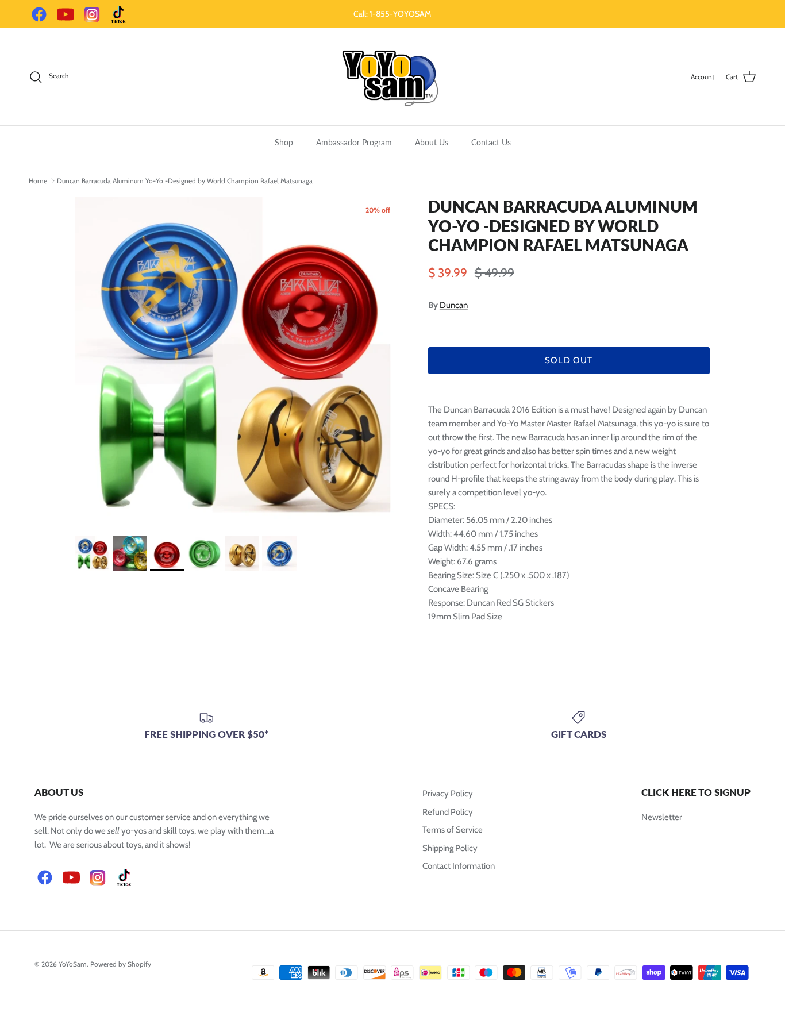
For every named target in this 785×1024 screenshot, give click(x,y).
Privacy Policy (447, 793)
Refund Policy (447, 812)
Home (38, 180)
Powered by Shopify (120, 964)
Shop (284, 142)
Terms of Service (452, 830)
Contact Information (458, 866)
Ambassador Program (354, 142)
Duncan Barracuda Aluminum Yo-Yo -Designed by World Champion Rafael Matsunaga (185, 180)
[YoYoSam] (392, 77)
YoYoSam (73, 964)
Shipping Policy (450, 848)
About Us (431, 142)
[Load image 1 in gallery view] (239, 361)
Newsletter (661, 817)
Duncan (454, 305)
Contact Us (491, 142)
